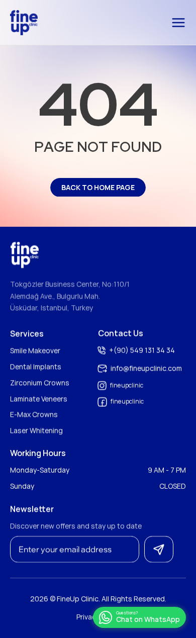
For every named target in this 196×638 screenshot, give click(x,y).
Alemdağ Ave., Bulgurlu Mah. (55, 296)
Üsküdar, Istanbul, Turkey (51, 308)
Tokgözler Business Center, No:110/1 (70, 284)
